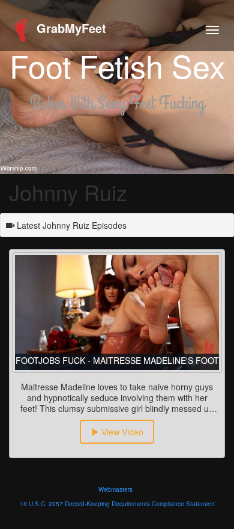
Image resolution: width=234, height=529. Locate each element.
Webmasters (115, 489)
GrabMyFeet (69, 28)
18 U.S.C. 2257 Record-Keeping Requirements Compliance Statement (117, 504)
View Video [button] (121, 432)
